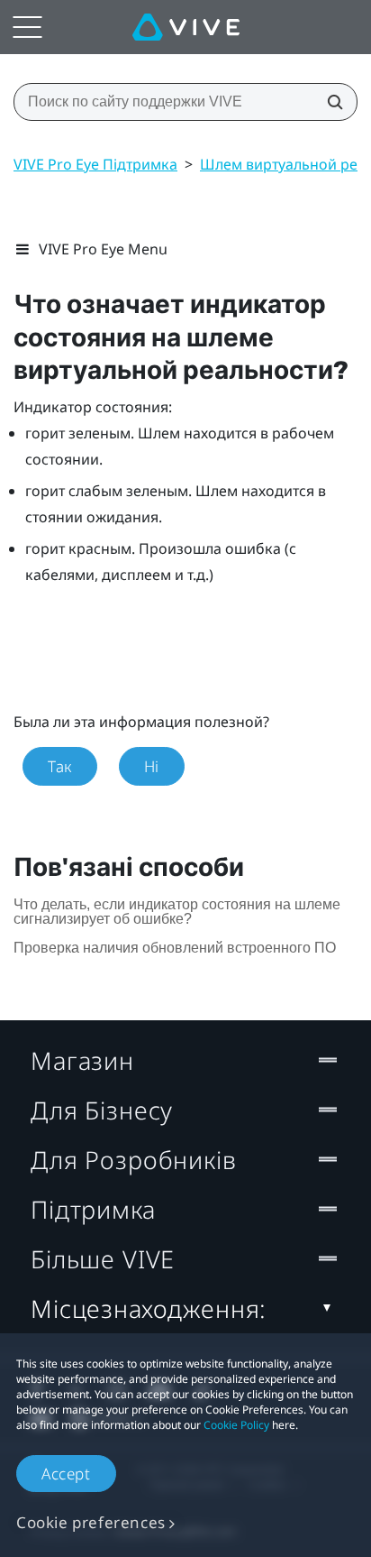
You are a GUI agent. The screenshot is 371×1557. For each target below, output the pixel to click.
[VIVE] (186, 27)
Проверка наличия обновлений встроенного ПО (175, 947)
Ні (151, 766)
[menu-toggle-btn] (27, 27)
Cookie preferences (91, 1522)
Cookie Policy (236, 1425)
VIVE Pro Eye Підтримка (95, 164)
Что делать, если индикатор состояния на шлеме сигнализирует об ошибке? (177, 911)
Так (60, 766)
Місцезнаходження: (149, 1308)
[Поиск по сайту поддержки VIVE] (329, 102)
